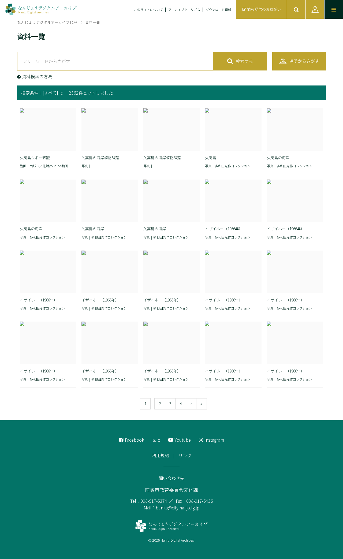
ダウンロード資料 (218, 9)
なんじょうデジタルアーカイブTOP (47, 22)
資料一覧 (92, 22)
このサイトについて (148, 9)
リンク (184, 455)
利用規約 (160, 455)
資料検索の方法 (37, 76)
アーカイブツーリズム (184, 9)
